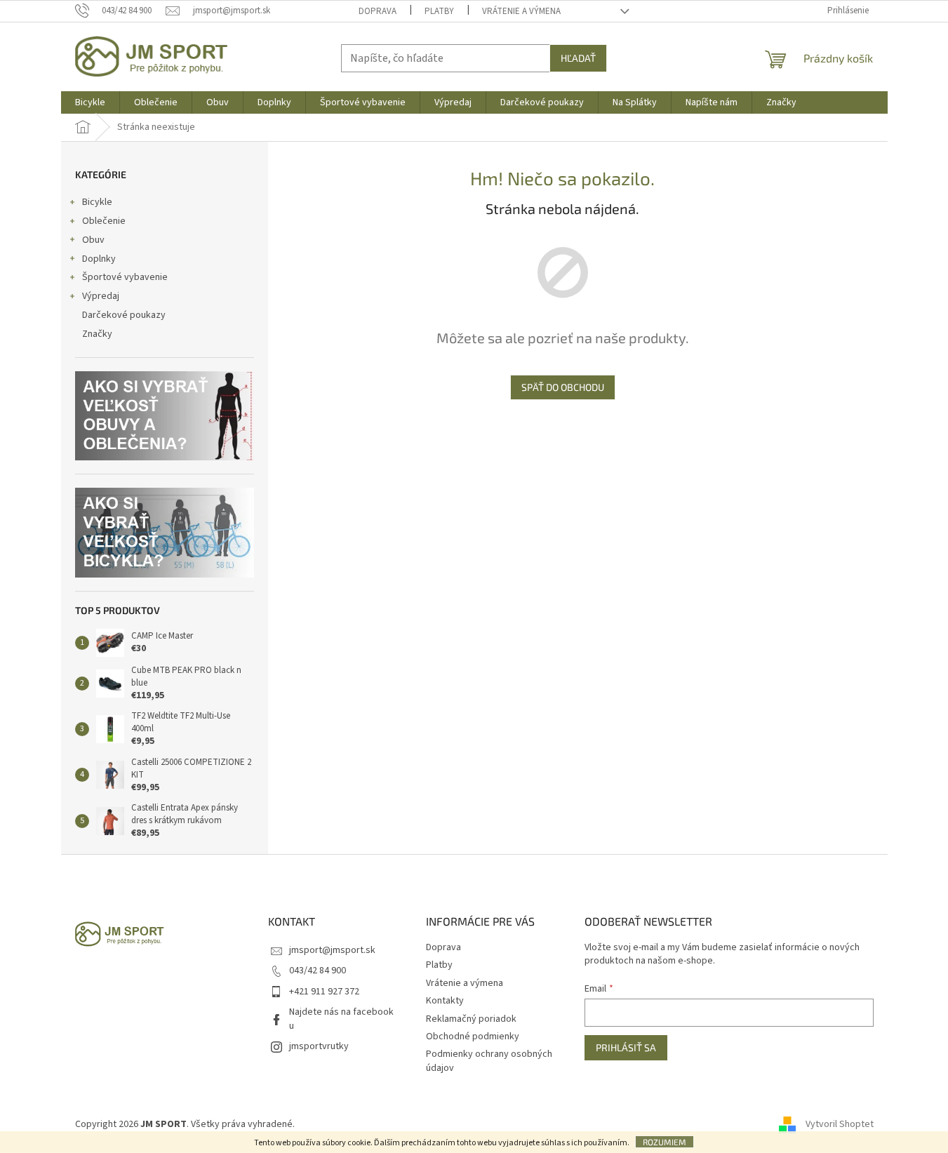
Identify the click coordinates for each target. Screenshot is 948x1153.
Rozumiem (664, 1142)
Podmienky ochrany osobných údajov (489, 1060)
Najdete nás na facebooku (341, 1018)
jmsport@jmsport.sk (332, 950)
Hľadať (578, 58)
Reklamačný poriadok (471, 1019)
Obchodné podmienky (472, 1036)
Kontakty (445, 1001)
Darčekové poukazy (124, 315)
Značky (97, 334)
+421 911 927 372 (324, 992)
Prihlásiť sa (626, 1047)
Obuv (93, 240)
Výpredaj (100, 296)
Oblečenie (104, 221)
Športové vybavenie (125, 277)
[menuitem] (90, 102)
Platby (439, 11)
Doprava (377, 11)
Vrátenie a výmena (521, 11)
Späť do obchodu (562, 387)
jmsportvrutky (319, 1046)
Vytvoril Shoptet (840, 1124)
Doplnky (99, 259)
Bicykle (97, 202)
